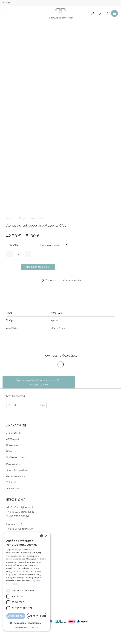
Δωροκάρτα (13, 488)
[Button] (93, 13)
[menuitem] (4, 3)
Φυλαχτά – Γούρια (16, 457)
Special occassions (17, 470)
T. (7, 516)
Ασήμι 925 (56, 312)
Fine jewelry (13, 464)
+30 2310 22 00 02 (19, 516)
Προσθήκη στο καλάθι (37, 266)
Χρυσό (54, 320)
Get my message (16, 476)
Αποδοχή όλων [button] (15, 616)
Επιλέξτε (14, 244)
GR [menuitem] (8, 3)
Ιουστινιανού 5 (14, 524)
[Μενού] (60, 25)
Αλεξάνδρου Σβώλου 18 (19, 507)
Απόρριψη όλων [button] (37, 616)
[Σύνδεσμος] (60, 13)
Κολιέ (9, 450)
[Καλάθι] (114, 13)
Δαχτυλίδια (12, 438)
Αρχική (9, 218)
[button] (26, 623)
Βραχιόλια (12, 444)
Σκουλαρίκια (36, 218)
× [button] (46, 536)
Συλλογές (21, 218)
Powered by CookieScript (27, 627)
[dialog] (26, 581)
